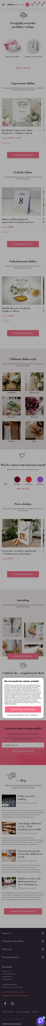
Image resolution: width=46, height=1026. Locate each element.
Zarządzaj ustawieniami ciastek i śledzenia (22, 715)
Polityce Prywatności (10, 704)
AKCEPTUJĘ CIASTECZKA (23, 709)
